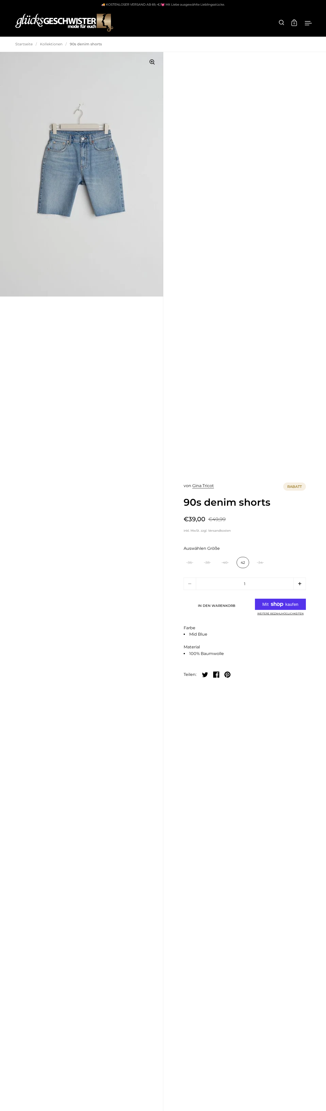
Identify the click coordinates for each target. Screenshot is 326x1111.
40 (225, 562)
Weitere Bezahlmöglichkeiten (280, 613)
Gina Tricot (203, 485)
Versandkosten (219, 530)
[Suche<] (281, 22)
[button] (299, 584)
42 (243, 562)
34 (260, 562)
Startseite (24, 44)
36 (190, 562)
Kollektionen (51, 44)
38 (207, 562)
